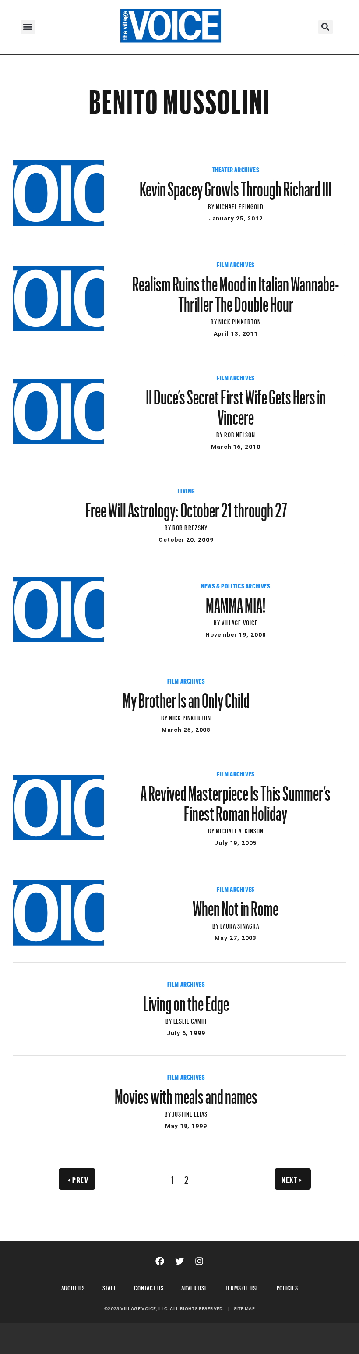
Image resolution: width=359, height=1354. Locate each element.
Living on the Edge (186, 999)
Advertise (194, 1287)
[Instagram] (199, 1261)
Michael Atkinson (240, 830)
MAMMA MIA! (236, 601)
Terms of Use (242, 1287)
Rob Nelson (240, 434)
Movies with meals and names (186, 1092)
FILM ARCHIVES (236, 264)
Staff (109, 1287)
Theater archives (236, 168)
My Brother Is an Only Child (186, 696)
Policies (287, 1287)
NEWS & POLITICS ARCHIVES (235, 585)
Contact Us (149, 1287)
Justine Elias (190, 1113)
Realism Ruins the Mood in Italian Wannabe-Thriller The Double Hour (235, 290)
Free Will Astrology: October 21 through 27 (186, 506)
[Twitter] (179, 1261)
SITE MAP (244, 1308)
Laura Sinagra (239, 925)
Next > (292, 1178)
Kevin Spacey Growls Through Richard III (235, 185)
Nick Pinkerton (239, 320)
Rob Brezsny (190, 526)
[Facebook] (160, 1261)
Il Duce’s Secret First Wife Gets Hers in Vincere (236, 403)
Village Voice (240, 622)
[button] (28, 27)
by (212, 205)
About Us (73, 1287)
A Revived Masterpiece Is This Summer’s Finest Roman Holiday (236, 799)
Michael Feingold (240, 205)
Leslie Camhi (190, 1020)
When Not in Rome (235, 904)
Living (186, 490)
